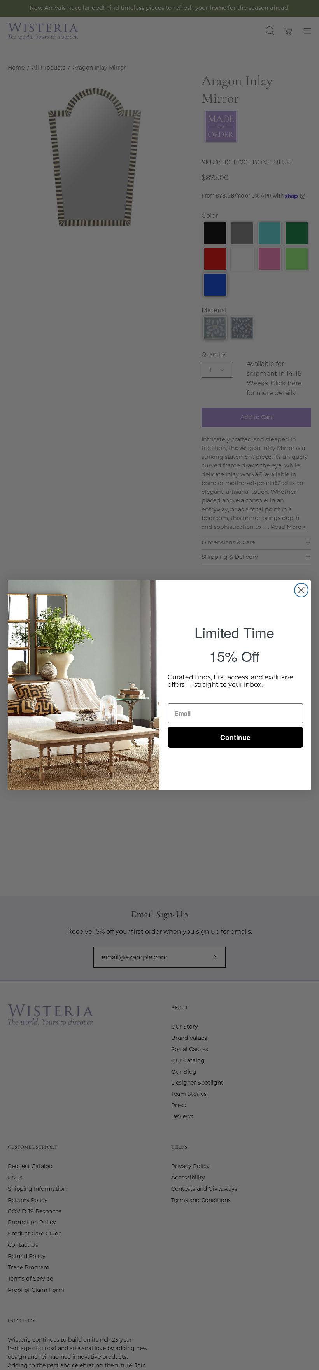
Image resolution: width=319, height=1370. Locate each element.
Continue (235, 737)
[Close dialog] (301, 590)
